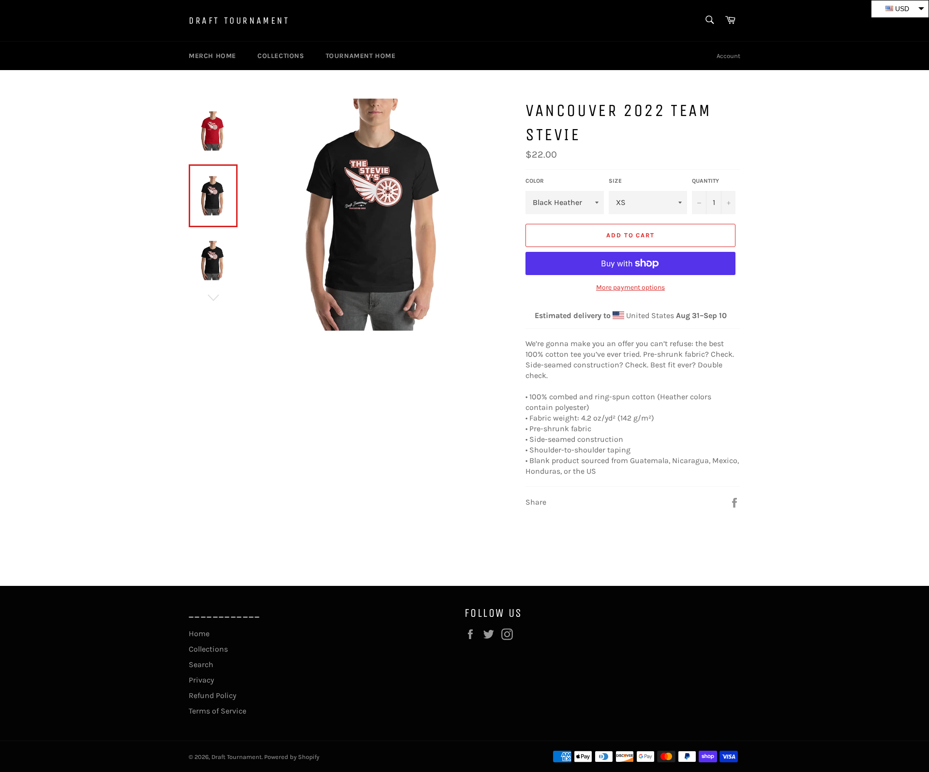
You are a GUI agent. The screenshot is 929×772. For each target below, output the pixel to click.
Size (615, 180)
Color (534, 180)
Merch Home (212, 56)
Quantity (705, 180)
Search (201, 664)
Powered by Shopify (291, 756)
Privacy (201, 680)
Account (728, 55)
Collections (280, 56)
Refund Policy (212, 695)
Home (199, 633)
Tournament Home (361, 56)
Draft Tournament (239, 20)
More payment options (630, 287)
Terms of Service (217, 710)
